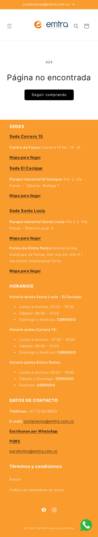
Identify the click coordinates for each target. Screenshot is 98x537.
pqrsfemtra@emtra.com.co (34, 451)
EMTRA (41, 528)
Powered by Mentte (60, 528)
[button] (9, 26)
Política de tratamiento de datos (37, 490)
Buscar (15, 479)
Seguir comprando (49, 94)
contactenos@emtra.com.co (49, 421)
